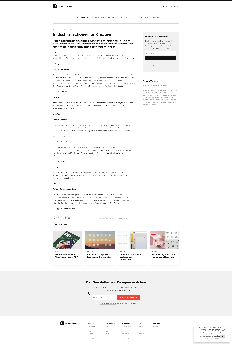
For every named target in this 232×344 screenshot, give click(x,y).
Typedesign (155, 102)
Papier (90, 331)
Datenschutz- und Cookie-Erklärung (214, 329)
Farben (158, 90)
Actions (107, 329)
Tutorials (146, 102)
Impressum (217, 337)
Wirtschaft (91, 338)
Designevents (172, 88)
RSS (169, 6)
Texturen (107, 333)
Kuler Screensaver (61, 91)
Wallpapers (172, 102)
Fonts (106, 326)
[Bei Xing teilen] (61, 218)
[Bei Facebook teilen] (58, 218)
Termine (111, 17)
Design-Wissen (99, 17)
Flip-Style (57, 64)
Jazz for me (156, 329)
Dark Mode (175, 6)
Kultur (173, 95)
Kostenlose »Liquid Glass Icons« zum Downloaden (99, 255)
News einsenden (127, 329)
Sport (158, 100)
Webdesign (146, 104)
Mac (107, 218)
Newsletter (142, 333)
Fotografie (91, 333)
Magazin (156, 97)
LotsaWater (57, 114)
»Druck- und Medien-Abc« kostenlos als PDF (66, 255)
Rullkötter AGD (157, 326)
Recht (152, 100)
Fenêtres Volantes (61, 161)
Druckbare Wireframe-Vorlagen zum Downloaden (130, 257)
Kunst (145, 97)
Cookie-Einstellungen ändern (212, 338)
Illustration (147, 95)
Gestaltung (91, 326)
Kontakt (172, 6)
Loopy (55, 183)
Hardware (146, 92)
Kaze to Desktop (60, 136)
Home (75, 17)
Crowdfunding (160, 88)
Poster (145, 100)
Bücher (120, 17)
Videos (163, 102)
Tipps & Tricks (130, 17)
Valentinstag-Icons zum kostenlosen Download (163, 255)
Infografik (157, 95)
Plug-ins (107, 336)
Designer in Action (62, 6)
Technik (76, 30)
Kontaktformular (126, 326)
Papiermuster (165, 97)
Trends (173, 100)
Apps (144, 85)
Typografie (91, 329)
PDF (173, 97)
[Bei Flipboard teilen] (65, 218)
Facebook (163, 6)
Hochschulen (156, 92)
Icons (165, 92)
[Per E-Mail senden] (69, 218)
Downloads (143, 17)
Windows (112, 218)
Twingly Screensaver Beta (64, 209)
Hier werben (125, 331)
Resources (154, 17)
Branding (164, 85)
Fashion (165, 90)
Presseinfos (125, 333)
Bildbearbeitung (154, 85)
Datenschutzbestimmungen (157, 64)
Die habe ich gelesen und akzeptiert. (116, 303)
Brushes (107, 331)
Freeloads (101, 218)
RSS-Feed (142, 331)
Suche (178, 6)
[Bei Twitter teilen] (54, 218)
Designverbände (148, 90)
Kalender (166, 95)
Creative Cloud (148, 88)
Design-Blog (86, 17)
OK (223, 337)
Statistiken (165, 100)
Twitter (141, 326)
